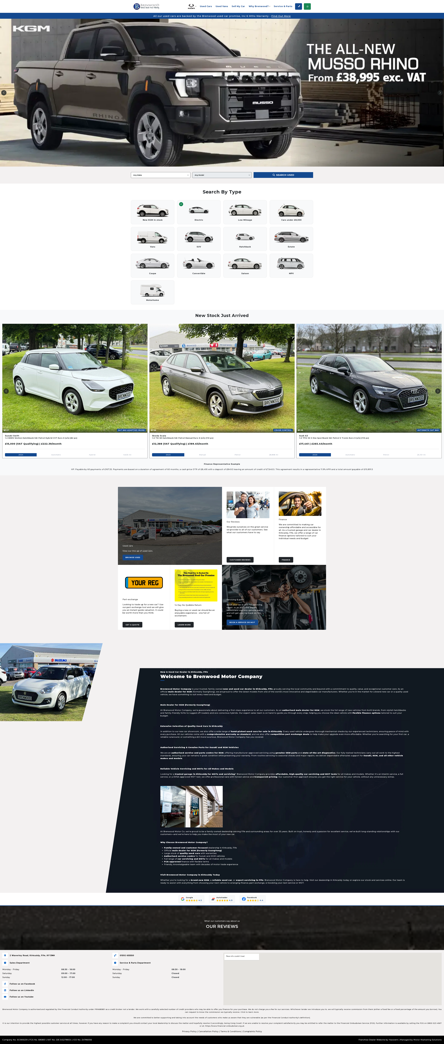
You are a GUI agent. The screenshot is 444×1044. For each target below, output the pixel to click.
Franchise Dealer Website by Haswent (378, 1040)
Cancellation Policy (209, 1031)
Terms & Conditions (230, 1031)
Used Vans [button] (222, 6)
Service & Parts (283, 6)
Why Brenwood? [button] (259, 6)
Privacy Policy (189, 1031)
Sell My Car (238, 6)
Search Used (284, 175)
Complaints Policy (252, 1031)
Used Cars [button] (206, 6)
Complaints (98, 1040)
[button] (192, 6)
